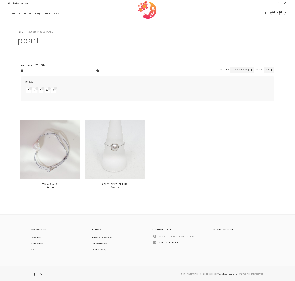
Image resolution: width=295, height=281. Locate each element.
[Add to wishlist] (57, 173)
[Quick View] (50, 173)
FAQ (37, 13)
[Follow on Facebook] (278, 3)
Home (12, 13)
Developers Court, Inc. (228, 274)
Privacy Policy (99, 243)
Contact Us (51, 13)
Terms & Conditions (102, 237)
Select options (107, 173)
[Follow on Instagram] (284, 3)
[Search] (285, 14)
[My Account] (265, 14)
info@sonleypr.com (20, 3)
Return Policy (99, 249)
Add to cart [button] (42, 173)
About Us (25, 13)
